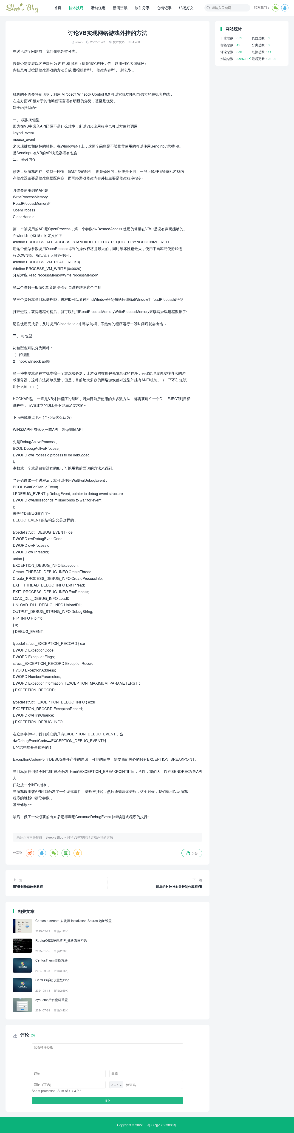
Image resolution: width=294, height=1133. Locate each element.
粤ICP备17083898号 (162, 1125)
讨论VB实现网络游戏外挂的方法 (90, 837)
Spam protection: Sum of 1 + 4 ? (55, 1090)
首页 (57, 7)
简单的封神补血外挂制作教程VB (179, 883)
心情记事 (164, 7)
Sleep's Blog (54, 837)
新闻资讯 (120, 7)
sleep (78, 42)
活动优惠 (98, 7)
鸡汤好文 (186, 7)
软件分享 (142, 7)
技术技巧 (76, 7)
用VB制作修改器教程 (28, 883)
